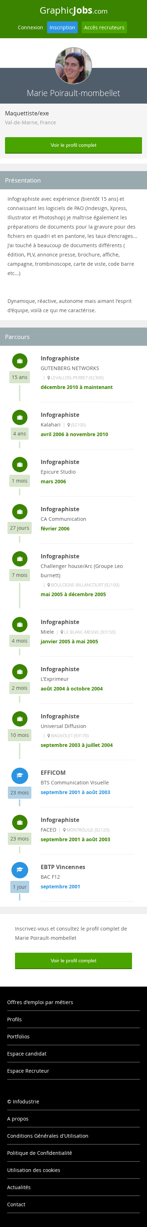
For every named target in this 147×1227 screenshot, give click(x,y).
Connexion (30, 27)
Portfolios (18, 1036)
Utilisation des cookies (33, 1170)
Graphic (74, 10)
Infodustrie (26, 1101)
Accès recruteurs (104, 27)
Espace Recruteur (28, 1070)
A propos (18, 1118)
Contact (16, 1204)
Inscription (62, 27)
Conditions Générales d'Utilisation (47, 1135)
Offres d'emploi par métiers (40, 1002)
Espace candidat (26, 1053)
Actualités (19, 1187)
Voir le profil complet (73, 145)
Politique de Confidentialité (39, 1152)
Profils (14, 1019)
